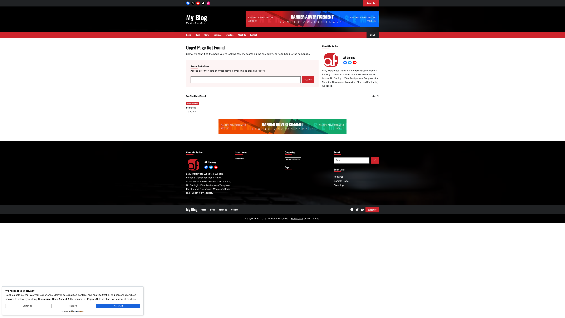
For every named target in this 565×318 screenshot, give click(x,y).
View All (375, 96)
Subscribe (372, 209)
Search (308, 79)
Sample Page (341, 180)
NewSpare (297, 218)
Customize (27, 306)
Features (338, 176)
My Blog (196, 17)
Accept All (118, 306)
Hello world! (191, 107)
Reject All (73, 306)
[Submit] (375, 160)
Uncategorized (192, 103)
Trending (339, 185)
